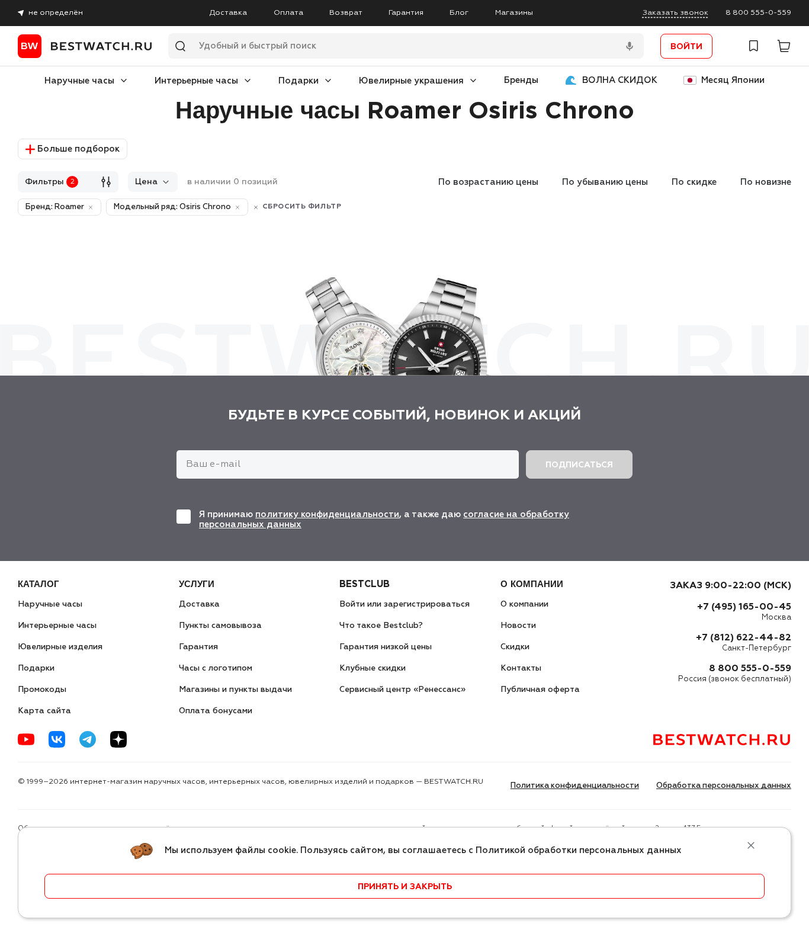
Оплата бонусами (215, 711)
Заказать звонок (675, 13)
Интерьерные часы (196, 80)
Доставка (228, 13)
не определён (55, 13)
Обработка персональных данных (723, 786)
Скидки (514, 647)
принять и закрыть (405, 887)
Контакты (520, 668)
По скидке (694, 182)
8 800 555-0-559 (758, 13)
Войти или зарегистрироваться (404, 604)
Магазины (514, 13)
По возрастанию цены (488, 182)
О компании (524, 604)
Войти (686, 47)
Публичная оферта (540, 689)
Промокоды (42, 689)
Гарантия (406, 13)
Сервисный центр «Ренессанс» (402, 689)
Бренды (521, 80)
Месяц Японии (733, 80)
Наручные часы (79, 80)
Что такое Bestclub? (381, 625)
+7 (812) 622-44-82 (743, 638)
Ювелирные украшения (411, 80)
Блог (459, 13)
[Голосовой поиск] (629, 46)
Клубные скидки (372, 668)
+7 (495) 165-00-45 (744, 607)
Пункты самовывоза (220, 625)
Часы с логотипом (215, 668)
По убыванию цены (605, 182)
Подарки (298, 80)
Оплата (288, 13)
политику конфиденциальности (327, 514)
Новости (518, 625)
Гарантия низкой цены (385, 647)
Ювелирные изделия (60, 647)
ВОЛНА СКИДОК (619, 80)
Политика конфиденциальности (575, 786)
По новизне (765, 182)
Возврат (345, 13)
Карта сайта (44, 711)
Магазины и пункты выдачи (235, 689)
